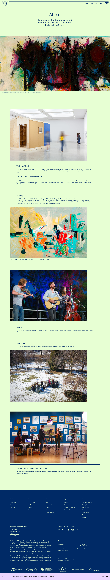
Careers (60, 526)
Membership (67, 502)
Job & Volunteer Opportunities (30, 468)
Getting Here (85, 505)
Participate (31, 499)
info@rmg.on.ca (14, 534)
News (19, 327)
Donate (66, 505)
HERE (52, 576)
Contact (66, 526)
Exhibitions (13, 502)
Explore (12, 499)
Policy (72, 526)
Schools (30, 510)
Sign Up (83, 545)
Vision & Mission (23, 166)
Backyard (84, 517)
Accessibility (85, 507)
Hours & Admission (87, 502)
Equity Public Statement (27, 176)
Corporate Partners (69, 507)
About (47, 499)
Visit (86, 3)
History (19, 195)
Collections (13, 505)
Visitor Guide (85, 512)
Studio (30, 507)
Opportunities (50, 512)
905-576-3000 (14, 535)
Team (19, 343)
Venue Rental (85, 514)
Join (91, 3)
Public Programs (32, 502)
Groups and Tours (87, 510)
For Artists (31, 505)
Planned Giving (68, 510)
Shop (96, 3)
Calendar (12, 507)
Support (66, 499)
